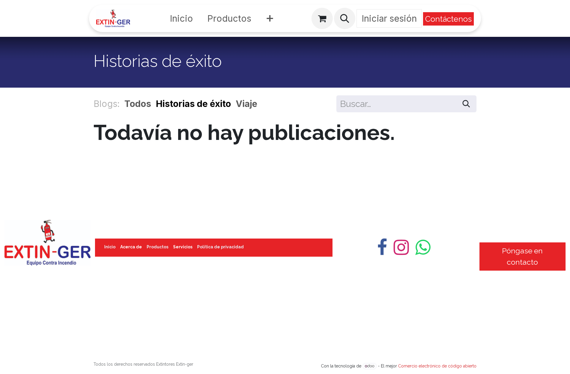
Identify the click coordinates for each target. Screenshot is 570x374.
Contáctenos (448, 18)
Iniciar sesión (389, 18)
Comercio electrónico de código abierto (437, 366)
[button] (344, 18)
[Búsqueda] (466, 103)
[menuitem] (181, 19)
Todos (137, 103)
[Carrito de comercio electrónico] (322, 18)
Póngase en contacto (522, 256)
